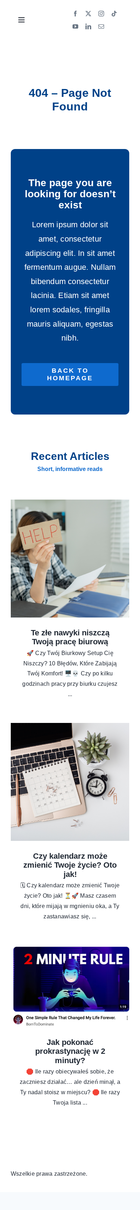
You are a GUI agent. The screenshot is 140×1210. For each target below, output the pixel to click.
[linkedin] (88, 26)
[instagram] (101, 13)
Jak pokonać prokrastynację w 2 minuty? (70, 1051)
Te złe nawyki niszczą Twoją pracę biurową (70, 637)
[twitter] (88, 13)
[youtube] (75, 26)
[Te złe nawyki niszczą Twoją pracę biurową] (70, 559)
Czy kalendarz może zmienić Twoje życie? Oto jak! (70, 865)
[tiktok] (114, 13)
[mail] (101, 26)
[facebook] (75, 13)
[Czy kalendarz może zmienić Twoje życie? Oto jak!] (70, 782)
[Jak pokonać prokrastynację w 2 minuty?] (70, 986)
